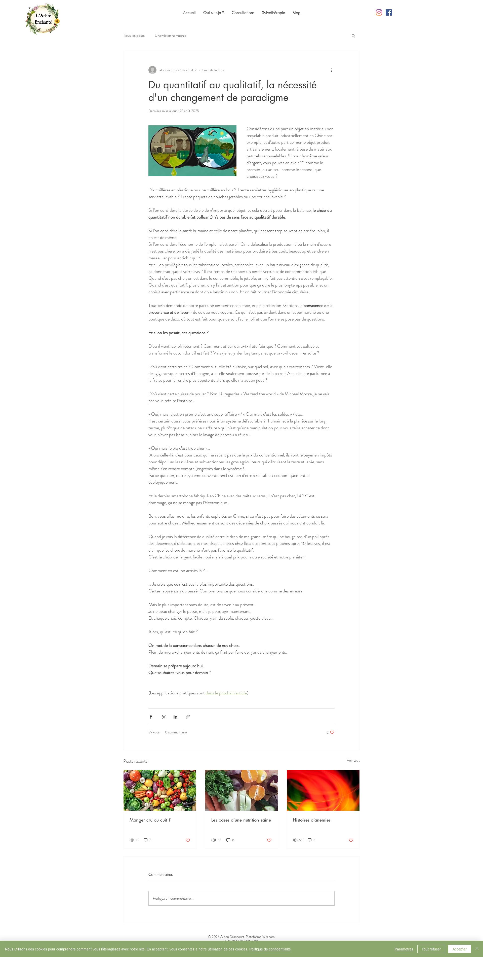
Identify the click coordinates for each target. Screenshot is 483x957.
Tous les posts (134, 35)
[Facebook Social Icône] (389, 12)
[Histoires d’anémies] (323, 790)
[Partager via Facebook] (150, 716)
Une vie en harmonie (170, 35)
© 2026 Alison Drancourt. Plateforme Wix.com (241, 936)
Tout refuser (431, 948)
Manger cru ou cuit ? (150, 820)
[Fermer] (477, 949)
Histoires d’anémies (312, 820)
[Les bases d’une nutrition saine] (241, 790)
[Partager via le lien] (187, 716)
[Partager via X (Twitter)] (163, 716)
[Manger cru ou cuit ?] (160, 790)
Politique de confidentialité (270, 948)
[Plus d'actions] (332, 70)
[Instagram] (379, 12)
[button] (353, 35)
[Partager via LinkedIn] (175, 716)
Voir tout (353, 760)
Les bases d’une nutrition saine (241, 820)
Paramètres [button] (404, 948)
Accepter (460, 948)
